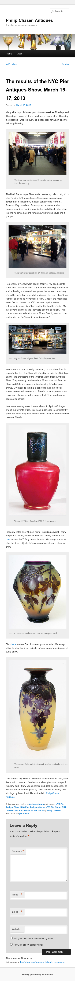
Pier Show (39, 810)
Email (17, 911)
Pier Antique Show (23, 810)
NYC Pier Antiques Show (32, 807)
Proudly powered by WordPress (37, 974)
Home (9, 53)
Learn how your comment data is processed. (42, 962)
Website (16, 929)
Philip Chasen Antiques (29, 20)
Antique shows (36, 804)
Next (65, 64)
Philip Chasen (54, 810)
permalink (24, 813)
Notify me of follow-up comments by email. (33, 938)
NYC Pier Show (53, 807)
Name (17, 894)
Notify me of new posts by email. (29, 944)
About (20, 53)
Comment (18, 851)
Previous (11, 64)
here (8, 539)
